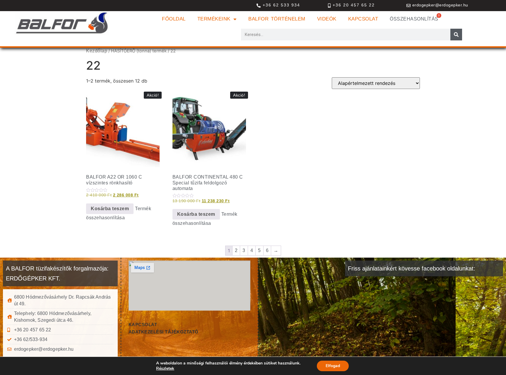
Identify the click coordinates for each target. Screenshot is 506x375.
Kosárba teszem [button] (110, 208)
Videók (326, 19)
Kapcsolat (363, 19)
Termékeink (213, 19)
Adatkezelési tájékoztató (164, 331)
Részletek (165, 368)
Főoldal (174, 19)
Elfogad (333, 366)
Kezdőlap (96, 50)
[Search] (456, 34)
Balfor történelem (276, 19)
